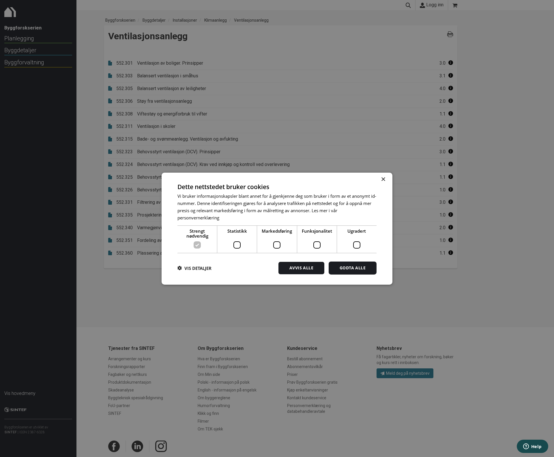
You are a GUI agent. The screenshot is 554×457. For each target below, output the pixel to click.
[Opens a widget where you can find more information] (532, 447)
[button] (194, 268)
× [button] (383, 179)
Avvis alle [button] (301, 268)
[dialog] (277, 228)
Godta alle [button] (353, 268)
